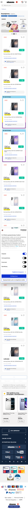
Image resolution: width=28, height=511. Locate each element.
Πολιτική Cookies (18, 497)
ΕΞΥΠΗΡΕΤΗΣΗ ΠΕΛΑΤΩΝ (9, 442)
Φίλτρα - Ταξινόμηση (14, 506)
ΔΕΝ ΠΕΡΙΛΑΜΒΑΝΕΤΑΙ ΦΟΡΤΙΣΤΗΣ (10, 58)
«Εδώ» (17, 246)
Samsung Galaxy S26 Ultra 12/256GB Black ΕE (13, 361)
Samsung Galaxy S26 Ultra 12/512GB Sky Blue (13, 332)
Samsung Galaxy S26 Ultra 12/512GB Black (12, 84)
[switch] (24, 258)
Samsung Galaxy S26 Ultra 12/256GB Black (13, 117)
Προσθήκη (6, 421)
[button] (2, 25)
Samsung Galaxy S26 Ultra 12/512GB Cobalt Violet (14, 181)
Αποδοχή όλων (14, 276)
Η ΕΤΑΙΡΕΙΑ (5, 434)
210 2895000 (15, 430)
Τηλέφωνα (4, 9)
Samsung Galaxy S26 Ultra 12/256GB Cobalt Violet (13, 151)
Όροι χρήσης (8, 497)
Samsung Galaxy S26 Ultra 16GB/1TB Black (12, 54)
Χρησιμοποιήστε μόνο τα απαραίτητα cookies (14, 280)
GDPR (20, 499)
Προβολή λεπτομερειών (18, 272)
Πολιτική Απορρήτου (11, 499)
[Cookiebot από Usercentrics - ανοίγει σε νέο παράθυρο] (20, 230)
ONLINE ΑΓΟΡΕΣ (6, 438)
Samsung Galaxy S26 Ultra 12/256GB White (13, 212)
